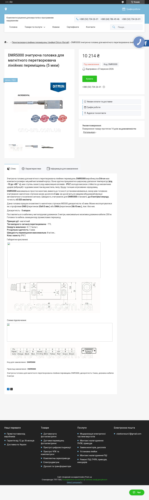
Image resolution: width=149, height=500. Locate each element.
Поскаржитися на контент (73, 480)
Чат (139, 492)
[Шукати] (114, 27)
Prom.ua (88, 477)
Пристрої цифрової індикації (57, 447)
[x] (11, 389)
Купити (89, 79)
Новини (56, 27)
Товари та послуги (33, 27)
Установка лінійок (88, 451)
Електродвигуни (51, 462)
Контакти (90, 27)
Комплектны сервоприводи (57, 458)
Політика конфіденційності (96, 480)
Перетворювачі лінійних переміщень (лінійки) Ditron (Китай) (40, 42)
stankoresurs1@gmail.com (129, 434)
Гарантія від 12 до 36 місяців (20, 440)
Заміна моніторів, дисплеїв (93, 447)
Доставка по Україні (16, 444)
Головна (13, 27)
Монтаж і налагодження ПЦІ (93, 455)
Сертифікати (73, 27)
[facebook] (8, 389)
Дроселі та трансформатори (57, 466)
